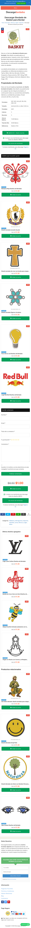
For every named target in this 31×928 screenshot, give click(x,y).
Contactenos (4, 898)
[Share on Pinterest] (13, 514)
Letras (16, 522)
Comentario (5, 444)
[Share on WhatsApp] (18, 514)
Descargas (7, 22)
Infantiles (11, 522)
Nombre (4, 415)
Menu (15, 8)
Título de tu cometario (8, 431)
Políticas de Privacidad (11, 879)
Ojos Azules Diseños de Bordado (10, 825)
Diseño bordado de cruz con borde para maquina (15, 271)
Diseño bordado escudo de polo (10, 230)
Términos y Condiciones (7, 891)
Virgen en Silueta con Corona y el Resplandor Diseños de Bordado (15, 659)
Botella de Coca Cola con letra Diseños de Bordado (15, 594)
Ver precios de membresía (15, 143)
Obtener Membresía (6, 893)
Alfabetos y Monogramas (16, 520)
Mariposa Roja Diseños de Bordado (11, 188)
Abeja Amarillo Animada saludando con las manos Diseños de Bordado (15, 627)
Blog (2, 896)
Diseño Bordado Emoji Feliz (9, 743)
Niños (10, 524)
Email (3, 423)
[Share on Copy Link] (23, 514)
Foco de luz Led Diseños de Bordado (11, 353)
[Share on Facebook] (2, 514)
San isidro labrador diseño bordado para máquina (15, 701)
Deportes (21, 22)
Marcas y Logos (14, 22)
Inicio (3, 22)
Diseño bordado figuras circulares (11, 312)
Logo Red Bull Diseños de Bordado (11, 395)
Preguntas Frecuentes (7, 888)
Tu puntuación (5, 440)
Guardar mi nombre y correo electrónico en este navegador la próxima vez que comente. (15, 468)
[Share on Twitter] (7, 514)
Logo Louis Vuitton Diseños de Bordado (14, 561)
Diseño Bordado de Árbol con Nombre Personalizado (15, 784)
